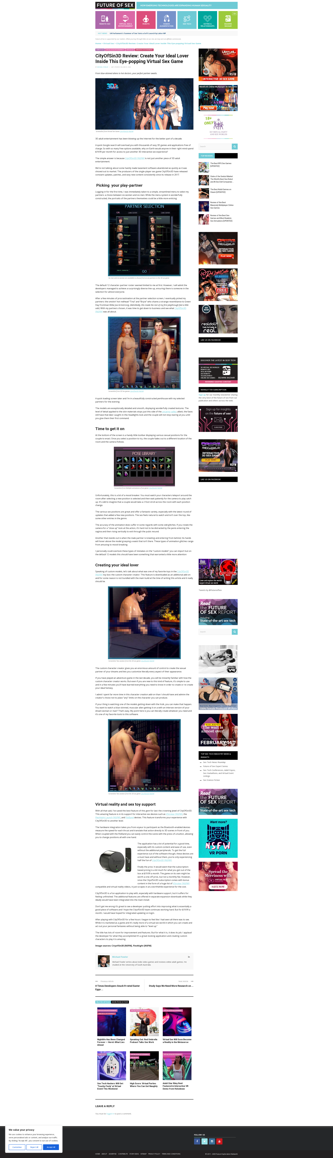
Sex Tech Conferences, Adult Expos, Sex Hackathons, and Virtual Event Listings (219, 773)
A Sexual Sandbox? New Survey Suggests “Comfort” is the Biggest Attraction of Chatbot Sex (150, 33)
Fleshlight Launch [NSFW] (107, 817)
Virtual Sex (108, 43)
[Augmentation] (166, 19)
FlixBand (130, 817)
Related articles (103, 1002)
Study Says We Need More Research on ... (171, 985)
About (104, 1154)
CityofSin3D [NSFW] (155, 488)
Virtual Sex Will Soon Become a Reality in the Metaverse (177, 1040)
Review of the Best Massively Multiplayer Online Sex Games (221, 205)
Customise (17, 1147)
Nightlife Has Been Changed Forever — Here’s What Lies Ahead (111, 1042)
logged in (110, 1113)
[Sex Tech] (187, 19)
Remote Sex (100, 50)
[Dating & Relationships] (207, 19)
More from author (120, 1002)
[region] (33, 1139)
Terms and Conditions (171, 1154)
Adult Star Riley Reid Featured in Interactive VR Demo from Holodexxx (175, 1086)
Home (98, 43)
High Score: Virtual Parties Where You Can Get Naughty (144, 1084)
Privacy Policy (154, 1154)
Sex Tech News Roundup (214, 762)
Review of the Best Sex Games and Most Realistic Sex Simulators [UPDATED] (221, 218)
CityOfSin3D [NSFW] (126, 131)
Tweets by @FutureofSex (210, 590)
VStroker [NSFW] (174, 814)
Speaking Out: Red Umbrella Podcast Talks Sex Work (143, 1040)
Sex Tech (110, 1054)
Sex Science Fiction (211, 780)
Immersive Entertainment (144, 50)
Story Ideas (134, 1154)
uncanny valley (169, 411)
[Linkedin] (189, 956)
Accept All (51, 1147)
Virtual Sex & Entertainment (115, 50)
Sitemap (143, 1154)
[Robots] (146, 19)
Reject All (34, 1147)
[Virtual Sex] (125, 19)
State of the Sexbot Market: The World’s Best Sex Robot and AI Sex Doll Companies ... (222, 179)
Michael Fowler (102, 67)
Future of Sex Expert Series (215, 766)
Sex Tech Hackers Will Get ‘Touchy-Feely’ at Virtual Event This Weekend (110, 1086)
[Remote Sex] (104, 19)
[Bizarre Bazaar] (228, 19)
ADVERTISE (112, 1154)
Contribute (123, 1154)
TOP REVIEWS (207, 156)
